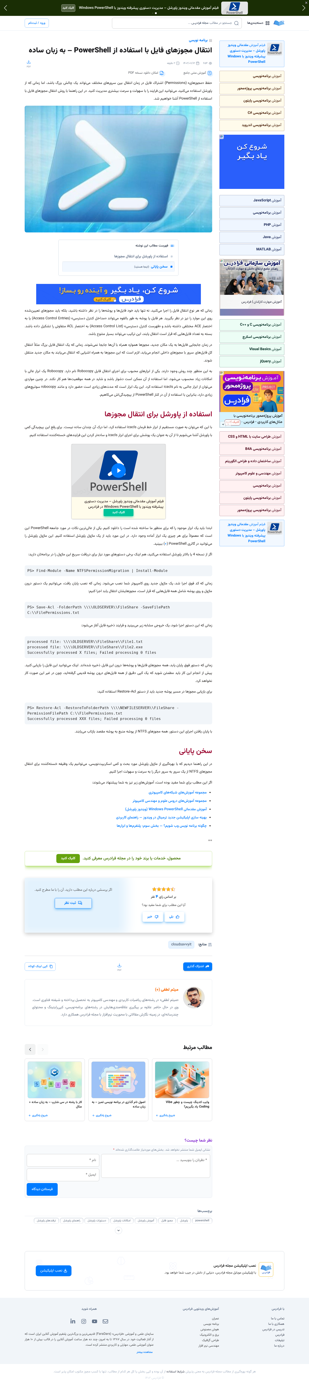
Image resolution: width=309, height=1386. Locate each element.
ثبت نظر (70, 903)
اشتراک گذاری (195, 966)
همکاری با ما (276, 1324)
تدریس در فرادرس (273, 1329)
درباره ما (279, 1345)
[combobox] (174, 23)
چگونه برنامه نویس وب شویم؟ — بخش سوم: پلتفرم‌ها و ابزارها (162, 826)
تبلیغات (279, 1340)
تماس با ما (277, 1318)
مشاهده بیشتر (145, 1352)
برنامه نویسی (198, 40)
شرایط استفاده (175, 1371)
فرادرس (279, 1334)
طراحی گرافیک (210, 1340)
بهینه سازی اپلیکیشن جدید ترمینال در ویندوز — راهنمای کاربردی (161, 817)
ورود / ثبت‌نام (36, 23)
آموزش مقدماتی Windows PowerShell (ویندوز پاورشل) (166, 809)
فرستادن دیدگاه (42, 1189)
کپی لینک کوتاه (38, 966)
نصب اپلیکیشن (51, 1271)
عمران (215, 1318)
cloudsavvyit (181, 944)
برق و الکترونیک (209, 1334)
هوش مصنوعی (209, 1329)
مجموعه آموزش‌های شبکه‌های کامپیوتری (178, 792)
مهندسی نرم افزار (208, 1345)
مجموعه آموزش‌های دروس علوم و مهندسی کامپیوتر (170, 801)
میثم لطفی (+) (166, 990)
